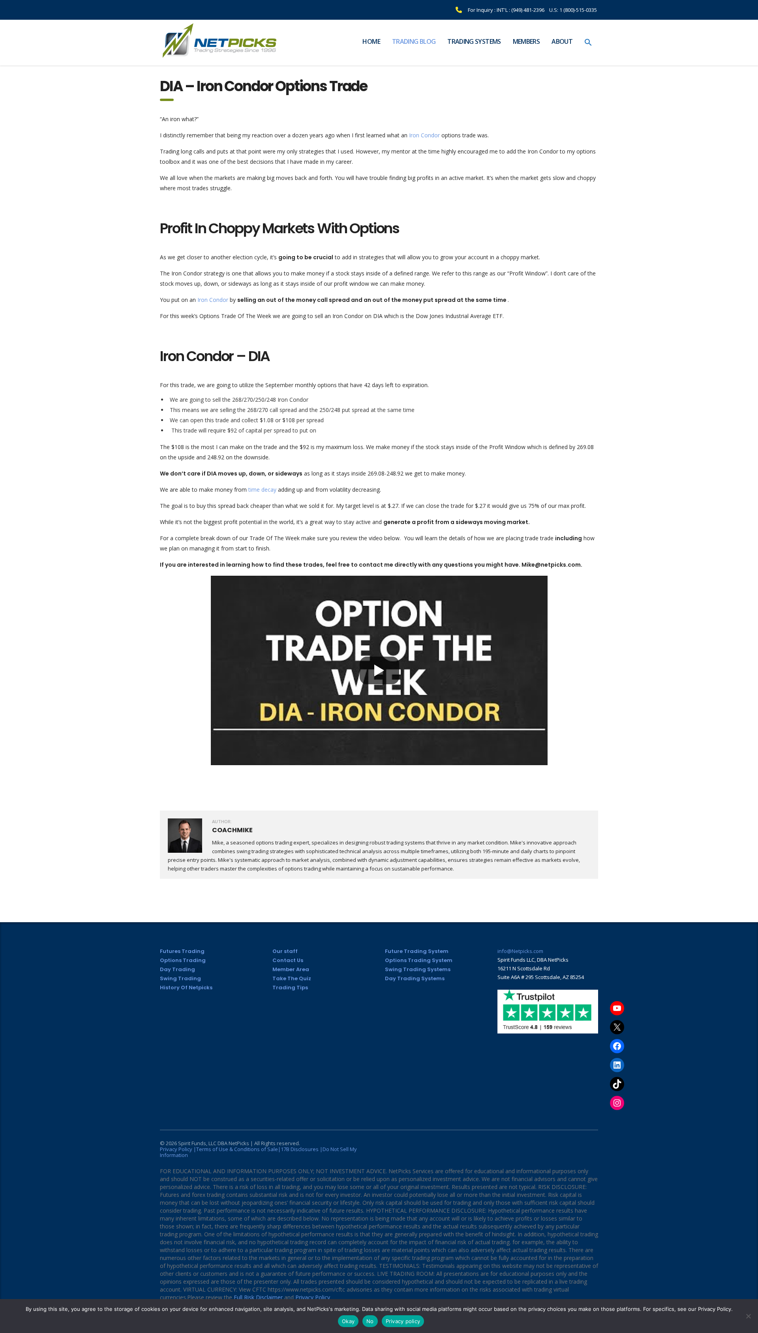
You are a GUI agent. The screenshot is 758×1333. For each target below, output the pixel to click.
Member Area (290, 969)
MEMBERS (526, 41)
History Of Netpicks (186, 987)
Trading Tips (290, 987)
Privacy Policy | (178, 1149)
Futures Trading (182, 951)
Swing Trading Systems (417, 969)
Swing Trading (180, 978)
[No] (748, 1316)
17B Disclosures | (302, 1149)
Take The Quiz (291, 978)
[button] (588, 42)
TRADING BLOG (413, 41)
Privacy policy (403, 1321)
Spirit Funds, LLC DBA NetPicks (213, 1143)
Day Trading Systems (415, 978)
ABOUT (562, 41)
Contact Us (287, 960)
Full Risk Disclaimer (258, 1297)
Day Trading (177, 969)
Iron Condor (423, 135)
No (370, 1321)
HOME (371, 41)
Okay (348, 1321)
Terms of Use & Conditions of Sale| (238, 1149)
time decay (261, 489)
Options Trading (183, 960)
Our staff (285, 951)
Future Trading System (416, 951)
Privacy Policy (312, 1297)
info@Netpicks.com (520, 951)
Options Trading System (418, 960)
